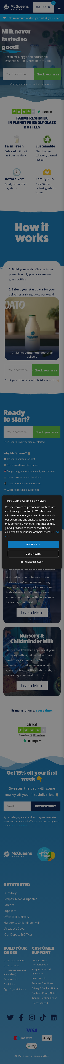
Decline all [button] (33, 553)
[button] (32, 562)
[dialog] (32, 532)
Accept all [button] (33, 544)
